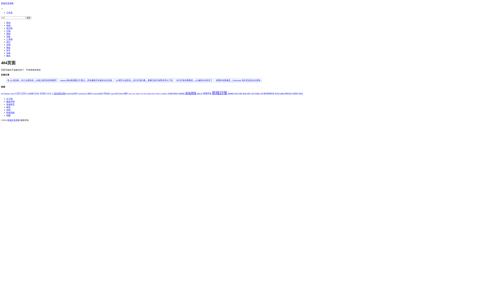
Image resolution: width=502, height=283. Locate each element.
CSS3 (23, 93)
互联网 (170, 93)
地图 (8, 115)
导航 (8, 36)
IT (52, 93)
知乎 (8, 50)
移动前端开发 (269, 93)
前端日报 (219, 93)
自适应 (295, 93)
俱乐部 (9, 28)
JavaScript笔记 (97, 93)
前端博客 (181, 93)
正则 (252, 93)
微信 (240, 93)
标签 (8, 107)
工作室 (9, 13)
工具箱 (9, 39)
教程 (8, 56)
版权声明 (10, 101)
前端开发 (207, 93)
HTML (36, 93)
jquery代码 (114, 93)
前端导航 (10, 112)
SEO (144, 93)
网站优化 (288, 93)
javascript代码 (71, 93)
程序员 (277, 93)
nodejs (138, 93)
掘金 (8, 47)
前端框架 (231, 93)
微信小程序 (247, 93)
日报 (8, 31)
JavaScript (60, 93)
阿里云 (300, 93)
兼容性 (175, 93)
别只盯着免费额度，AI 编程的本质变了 (194, 80)
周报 (8, 34)
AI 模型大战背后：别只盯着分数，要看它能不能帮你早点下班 (144, 80)
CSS (17, 93)
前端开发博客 (7, 3)
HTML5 (43, 93)
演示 (8, 42)
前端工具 (199, 93)
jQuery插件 (123, 93)
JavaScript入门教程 (85, 93)
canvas (13, 93)
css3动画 (30, 93)
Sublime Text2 (151, 93)
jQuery (106, 93)
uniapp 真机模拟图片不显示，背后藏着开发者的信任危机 (86, 80)
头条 (8, 53)
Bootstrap (7, 93)
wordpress (164, 93)
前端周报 (190, 93)
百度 (261, 93)
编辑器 (282, 93)
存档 (8, 45)
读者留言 (10, 104)
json (130, 93)
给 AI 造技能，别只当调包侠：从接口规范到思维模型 (32, 80)
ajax (2, 93)
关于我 (9, 99)
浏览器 (257, 93)
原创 (8, 23)
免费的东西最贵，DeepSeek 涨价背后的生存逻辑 (238, 80)
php (141, 93)
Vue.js (158, 93)
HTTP (49, 93)
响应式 (236, 93)
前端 (8, 25)
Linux (133, 93)
